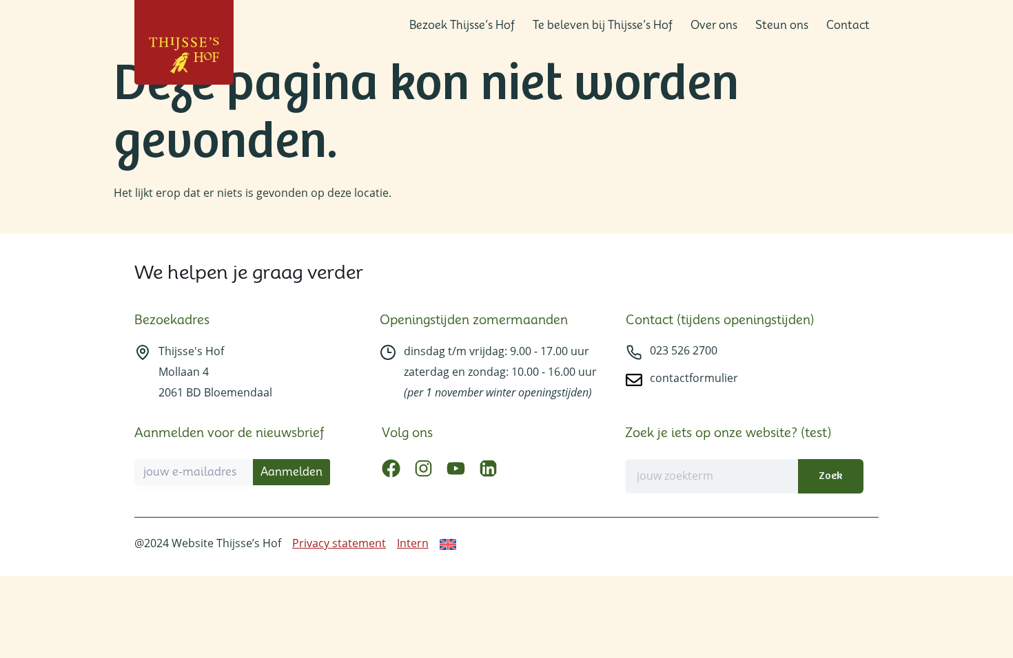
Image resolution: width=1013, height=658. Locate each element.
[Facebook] (391, 468)
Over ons (713, 25)
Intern (413, 543)
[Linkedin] (488, 468)
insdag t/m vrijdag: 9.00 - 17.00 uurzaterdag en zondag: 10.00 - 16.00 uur (500, 371)
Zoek (830, 476)
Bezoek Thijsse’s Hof (462, 25)
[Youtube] (456, 468)
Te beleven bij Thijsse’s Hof (603, 25)
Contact (848, 25)
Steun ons (781, 25)
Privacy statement (339, 543)
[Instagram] (423, 468)
